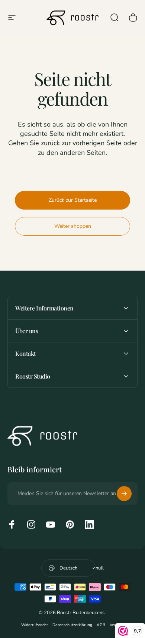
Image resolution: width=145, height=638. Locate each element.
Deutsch (68, 568)
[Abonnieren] (124, 493)
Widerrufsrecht (34, 625)
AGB (101, 625)
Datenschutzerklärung (72, 625)
